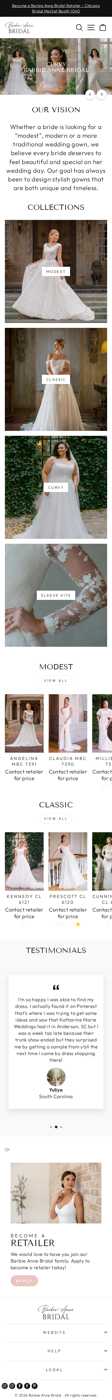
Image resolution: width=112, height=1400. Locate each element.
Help (54, 1350)
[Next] (101, 94)
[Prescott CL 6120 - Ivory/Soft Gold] (78, 924)
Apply (24, 1280)
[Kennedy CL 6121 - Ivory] (21, 924)
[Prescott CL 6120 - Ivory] (58, 924)
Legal (54, 1369)
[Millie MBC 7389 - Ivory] (105, 786)
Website (55, 1332)
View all (56, 680)
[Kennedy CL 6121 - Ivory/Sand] (28, 924)
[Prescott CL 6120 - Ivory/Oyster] (65, 924)
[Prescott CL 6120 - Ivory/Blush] (71, 924)
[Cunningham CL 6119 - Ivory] (108, 924)
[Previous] (90, 94)
